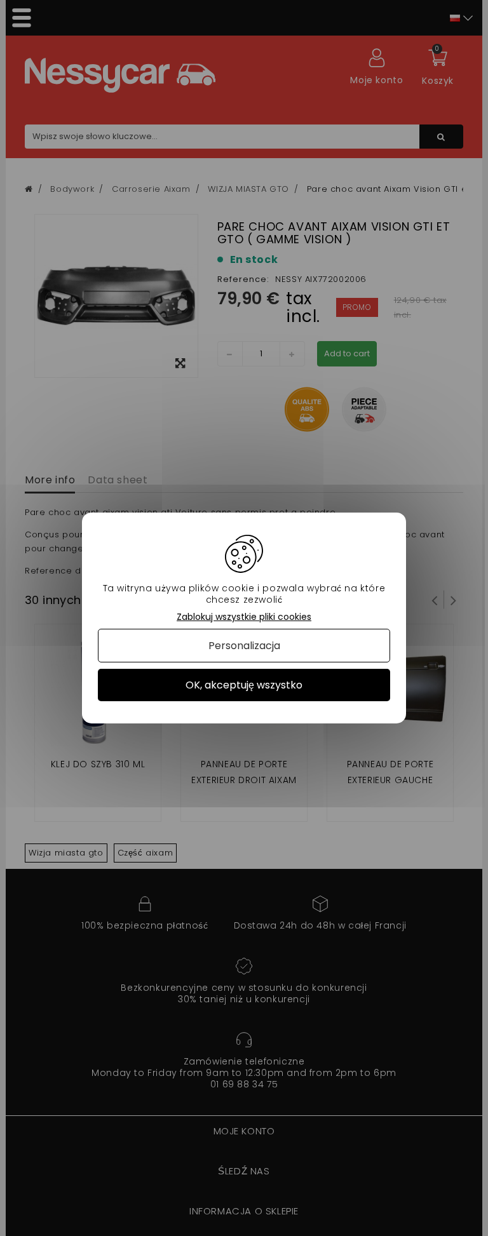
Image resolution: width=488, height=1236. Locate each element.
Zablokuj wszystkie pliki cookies (244, 617)
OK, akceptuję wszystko (244, 685)
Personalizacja (244, 645)
